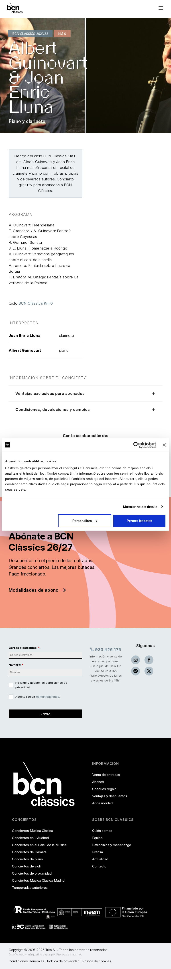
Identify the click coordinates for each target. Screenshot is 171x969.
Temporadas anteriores (30, 887)
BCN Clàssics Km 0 (35, 303)
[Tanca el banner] (164, 444)
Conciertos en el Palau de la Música (39, 845)
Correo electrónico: (23, 647)
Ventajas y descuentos (109, 796)
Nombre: (15, 665)
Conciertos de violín (27, 866)
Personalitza (82, 521)
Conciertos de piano (27, 859)
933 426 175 (107, 649)
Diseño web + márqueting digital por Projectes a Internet (45, 954)
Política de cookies (96, 961)
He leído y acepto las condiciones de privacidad (41, 685)
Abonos (98, 782)
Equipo (97, 838)
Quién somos (102, 831)
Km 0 (62, 34)
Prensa (97, 852)
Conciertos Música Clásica (32, 831)
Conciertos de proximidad (32, 873)
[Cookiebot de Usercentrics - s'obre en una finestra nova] (136, 445)
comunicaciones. (48, 696)
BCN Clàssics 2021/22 (30, 34)
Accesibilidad (102, 803)
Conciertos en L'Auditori (30, 838)
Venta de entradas (106, 775)
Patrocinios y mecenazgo (111, 845)
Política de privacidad (63, 961)
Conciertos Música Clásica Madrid (38, 880)
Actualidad (100, 859)
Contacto (99, 866)
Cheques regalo (104, 789)
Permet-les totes (139, 521)
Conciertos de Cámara (29, 852)
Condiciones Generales (26, 961)
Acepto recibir (37, 696)
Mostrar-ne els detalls (140, 506)
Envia (46, 713)
